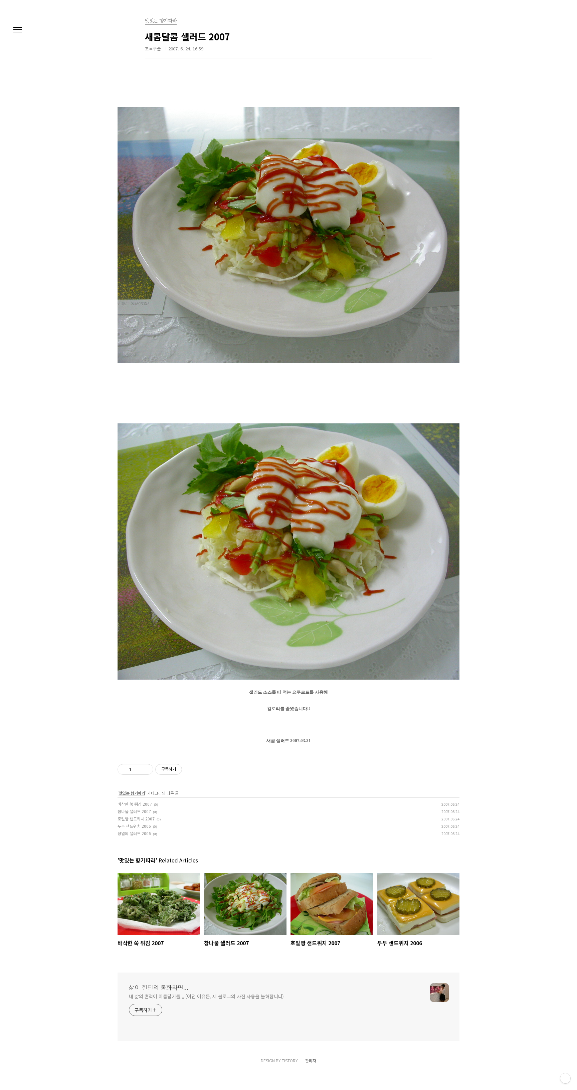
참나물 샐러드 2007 (134, 811)
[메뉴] (17, 30)
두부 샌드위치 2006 (134, 826)
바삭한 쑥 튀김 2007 (135, 804)
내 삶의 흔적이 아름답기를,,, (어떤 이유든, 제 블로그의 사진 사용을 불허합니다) (206, 996)
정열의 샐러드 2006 (134, 833)
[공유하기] (137, 769)
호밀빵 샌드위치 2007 (136, 818)
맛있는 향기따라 (132, 793)
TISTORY (290, 1060)
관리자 (310, 1060)
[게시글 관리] (146, 769)
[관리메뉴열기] (565, 1078)
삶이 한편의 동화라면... (158, 987)
